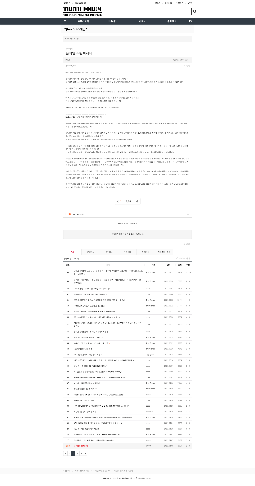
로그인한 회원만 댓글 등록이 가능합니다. (127, 234)
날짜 (169, 265)
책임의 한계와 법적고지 (123, 471)
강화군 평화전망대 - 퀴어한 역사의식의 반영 (91, 332)
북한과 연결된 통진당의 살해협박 (87, 383)
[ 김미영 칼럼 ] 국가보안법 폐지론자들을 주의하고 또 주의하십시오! (100, 406)
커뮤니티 (112, 21)
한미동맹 (127, 252)
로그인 (157, 3)
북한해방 (109, 252)
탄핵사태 (145, 252)
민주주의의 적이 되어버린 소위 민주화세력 (90, 294)
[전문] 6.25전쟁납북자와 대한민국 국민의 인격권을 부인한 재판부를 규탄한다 (104, 360)
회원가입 (168, 3)
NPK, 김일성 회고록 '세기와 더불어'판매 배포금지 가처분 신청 (98, 423)
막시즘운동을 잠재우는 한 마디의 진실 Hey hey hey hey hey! (97, 372)
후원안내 (171, 21)
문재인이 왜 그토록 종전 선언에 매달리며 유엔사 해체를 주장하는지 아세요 (103, 417)
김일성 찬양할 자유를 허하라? (85, 389)
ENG (190, 3)
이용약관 (66, 471)
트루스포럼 (83, 21)
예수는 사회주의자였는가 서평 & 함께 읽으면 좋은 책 (94, 311)
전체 (72, 252)
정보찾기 (179, 3)
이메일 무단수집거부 (101, 471)
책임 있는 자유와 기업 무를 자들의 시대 (89, 366)
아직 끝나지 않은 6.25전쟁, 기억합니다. (89, 337)
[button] (186, 65)
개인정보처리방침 (82, 471)
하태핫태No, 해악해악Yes (84, 400)
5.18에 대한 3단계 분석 (83, 349)
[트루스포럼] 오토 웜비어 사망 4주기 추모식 (91, 343)
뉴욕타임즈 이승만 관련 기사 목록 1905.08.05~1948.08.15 (97, 434)
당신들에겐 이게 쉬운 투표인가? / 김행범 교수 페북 (94, 440)
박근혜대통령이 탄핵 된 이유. (85, 412)
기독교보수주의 (164, 252)
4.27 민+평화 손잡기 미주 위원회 (86, 429)
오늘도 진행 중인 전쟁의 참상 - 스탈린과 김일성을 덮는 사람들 (98, 377)
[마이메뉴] (190, 21)
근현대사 (90, 252)
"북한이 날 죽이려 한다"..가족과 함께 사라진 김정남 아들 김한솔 (99, 395)
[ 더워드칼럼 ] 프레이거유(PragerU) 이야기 (91, 289)
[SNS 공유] (136, 201)
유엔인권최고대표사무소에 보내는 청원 (89, 306)
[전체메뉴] (64, 21)
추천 (188, 265)
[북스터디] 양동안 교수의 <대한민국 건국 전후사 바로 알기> (97, 317)
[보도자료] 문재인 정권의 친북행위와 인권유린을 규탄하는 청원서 (99, 300)
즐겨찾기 (66, 3)
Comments (76, 214)
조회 (180, 265)
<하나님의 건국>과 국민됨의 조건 (87, 355)
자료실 (142, 21)
